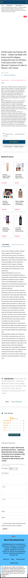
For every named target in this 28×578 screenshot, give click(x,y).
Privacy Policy (20, 559)
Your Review (5, 473)
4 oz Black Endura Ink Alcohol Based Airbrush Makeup (19, 231)
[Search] (25, 2)
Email (3, 517)
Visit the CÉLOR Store (16, 401)
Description (5, 244)
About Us (6, 559)
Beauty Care (9, 5)
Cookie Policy (14, 563)
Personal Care (19, 5)
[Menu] (2, 2)
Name (4, 511)
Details (2, 82)
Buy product (14, 142)
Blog (12, 559)
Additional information (18, 244)
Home (2, 5)
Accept (3, 576)
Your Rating (5, 468)
